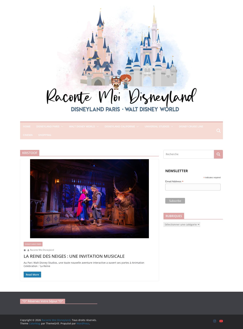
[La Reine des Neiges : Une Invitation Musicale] (89, 198)
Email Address (174, 181)
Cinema (28, 135)
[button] (61, 126)
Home (27, 126)
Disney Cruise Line (191, 126)
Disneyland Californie (120, 126)
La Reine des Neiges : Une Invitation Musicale (74, 256)
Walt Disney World (82, 126)
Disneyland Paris (47, 126)
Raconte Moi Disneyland (42, 250)
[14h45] (25, 250)
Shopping (44, 135)
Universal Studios (157, 126)
